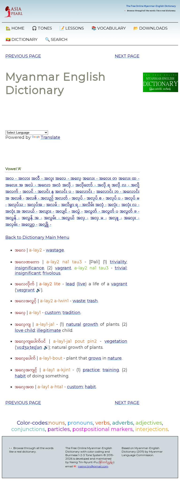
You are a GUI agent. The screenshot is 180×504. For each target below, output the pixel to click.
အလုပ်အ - (36, 205)
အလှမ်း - (12, 224)
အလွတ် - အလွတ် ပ (101, 211)
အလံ (56, 185)
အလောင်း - (85, 191)
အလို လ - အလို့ (125, 185)
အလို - (68, 185)
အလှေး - (131, 218)
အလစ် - (18, 198)
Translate (50, 137)
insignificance (29, 268)
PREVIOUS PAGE (23, 56)
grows (94, 358)
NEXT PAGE (127, 56)
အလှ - (82, 218)
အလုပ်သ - (17, 205)
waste (79, 300)
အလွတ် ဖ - (129, 211)
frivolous (51, 273)
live (81, 284)
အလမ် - (53, 205)
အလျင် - (63, 211)
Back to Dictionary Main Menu (37, 237)
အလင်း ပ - (64, 191)
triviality (118, 261)
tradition (71, 312)
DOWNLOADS (150, 28)
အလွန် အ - (32, 218)
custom (53, 312)
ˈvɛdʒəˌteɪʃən (29, 347)
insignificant (28, 273)
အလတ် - (63, 198)
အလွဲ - (77, 211)
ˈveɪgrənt (25, 290)
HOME (15, 28)
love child (25, 330)
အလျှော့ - (29, 224)
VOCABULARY (108, 28)
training (111, 369)
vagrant (63, 268)
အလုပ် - (79, 198)
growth (90, 324)
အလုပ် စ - (95, 198)
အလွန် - (12, 218)
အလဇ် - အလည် (40, 198)
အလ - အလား (17, 178)
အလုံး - (114, 205)
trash (92, 300)
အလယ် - (30, 211)
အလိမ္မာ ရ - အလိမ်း (77, 205)
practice (91, 369)
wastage (55, 250)
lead (70, 284)
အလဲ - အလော (38, 185)
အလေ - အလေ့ (68, 178)
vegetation (116, 341)
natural (73, 324)
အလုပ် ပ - (114, 198)
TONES (42, 28)
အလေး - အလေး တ (100, 178)
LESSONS (72, 28)
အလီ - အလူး (42, 178)
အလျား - (46, 211)
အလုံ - (100, 205)
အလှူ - (115, 218)
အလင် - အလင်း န (38, 191)
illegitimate (49, 330)
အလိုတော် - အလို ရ (92, 185)
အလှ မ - (98, 218)
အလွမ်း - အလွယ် (59, 218)
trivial (121, 268)
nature (115, 358)
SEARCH (56, 39)
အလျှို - (45, 224)
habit (20, 376)
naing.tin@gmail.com (93, 466)
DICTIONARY (22, 39)
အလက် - (13, 191)
